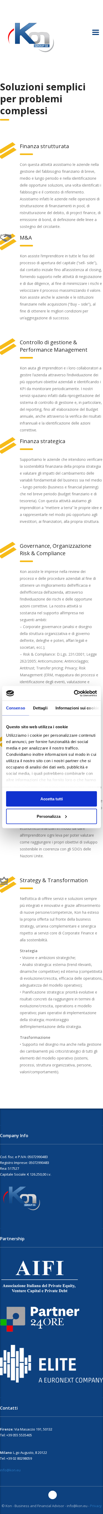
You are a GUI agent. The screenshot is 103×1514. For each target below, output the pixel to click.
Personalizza (48, 816)
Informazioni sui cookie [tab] (77, 708)
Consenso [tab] (15, 708)
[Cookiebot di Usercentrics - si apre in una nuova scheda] (74, 693)
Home (4, 74)
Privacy (96, 1505)
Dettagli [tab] (40, 708)
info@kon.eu (10, 1470)
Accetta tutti (51, 799)
